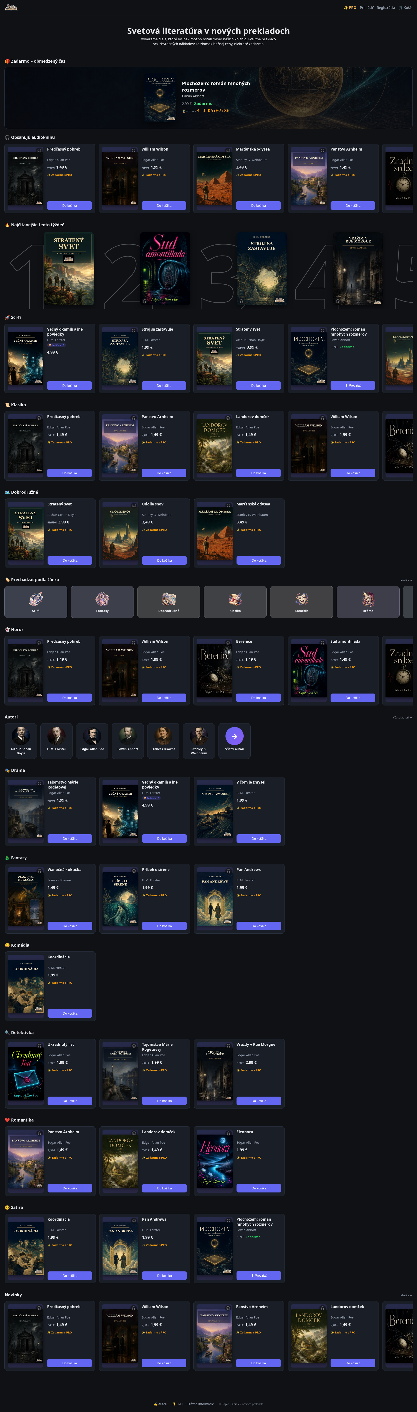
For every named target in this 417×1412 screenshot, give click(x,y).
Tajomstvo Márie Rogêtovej (63, 785)
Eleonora (245, 1131)
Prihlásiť (366, 7)
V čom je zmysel (251, 782)
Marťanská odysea (253, 149)
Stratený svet (248, 329)
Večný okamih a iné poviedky (65, 332)
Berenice (244, 641)
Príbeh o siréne (156, 869)
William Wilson (155, 149)
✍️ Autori (160, 1404)
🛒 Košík (406, 7)
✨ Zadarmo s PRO (59, 175)
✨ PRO (350, 7)
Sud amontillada (345, 641)
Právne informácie (200, 1404)
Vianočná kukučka (64, 869)
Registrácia (386, 7)
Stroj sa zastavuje (157, 329)
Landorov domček (253, 416)
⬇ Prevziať (353, 385)
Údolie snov (153, 504)
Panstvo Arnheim (346, 149)
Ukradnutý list (61, 1044)
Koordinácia (59, 956)
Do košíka (69, 205)
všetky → (406, 580)
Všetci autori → (402, 717)
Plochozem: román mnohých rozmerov (349, 332)
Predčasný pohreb (64, 149)
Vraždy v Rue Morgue (256, 1044)
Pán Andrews (249, 869)
